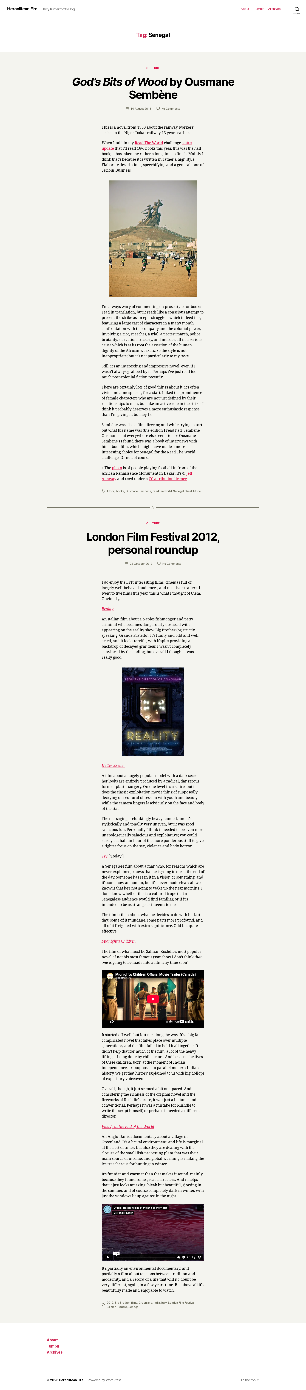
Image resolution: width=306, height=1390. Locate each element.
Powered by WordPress (104, 1380)
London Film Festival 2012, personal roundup (153, 543)
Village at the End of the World (128, 1126)
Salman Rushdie (117, 1307)
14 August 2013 (141, 108)
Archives (274, 9)
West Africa (193, 491)
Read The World (149, 143)
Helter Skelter (113, 765)
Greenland (145, 1302)
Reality (108, 609)
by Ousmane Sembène (153, 88)
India (157, 1302)
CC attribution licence (168, 479)
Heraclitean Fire (22, 9)
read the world (162, 491)
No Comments (171, 108)
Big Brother (122, 1302)
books (120, 491)
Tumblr (259, 9)
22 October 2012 (141, 563)
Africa (110, 491)
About (244, 9)
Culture (153, 68)
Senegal (178, 491)
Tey (104, 856)
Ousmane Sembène (138, 491)
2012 (110, 1302)
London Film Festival (181, 1302)
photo (117, 468)
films (134, 1302)
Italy (164, 1302)
